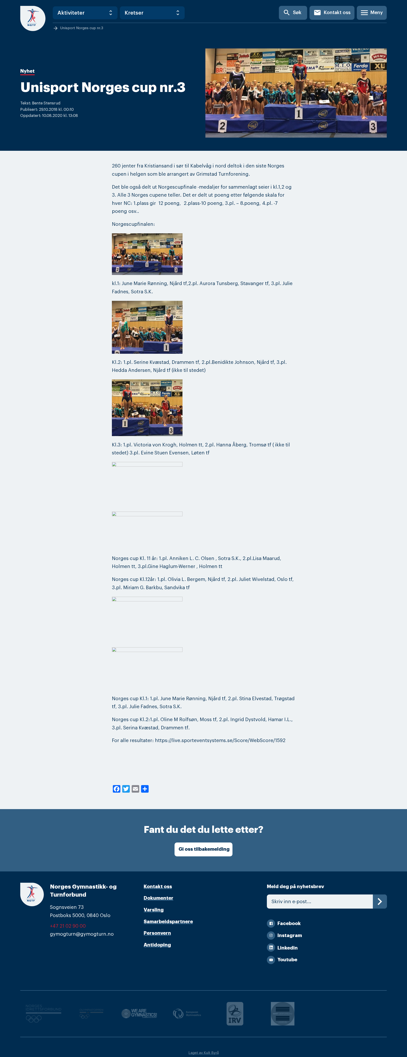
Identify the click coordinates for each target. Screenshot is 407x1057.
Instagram (289, 935)
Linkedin (287, 948)
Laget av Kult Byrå (203, 1053)
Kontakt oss (331, 12)
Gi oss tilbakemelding (204, 849)
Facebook (289, 923)
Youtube (287, 959)
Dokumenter (158, 898)
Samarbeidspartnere (168, 921)
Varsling (154, 909)
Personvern (157, 933)
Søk (292, 12)
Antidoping (157, 944)
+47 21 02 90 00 (68, 926)
